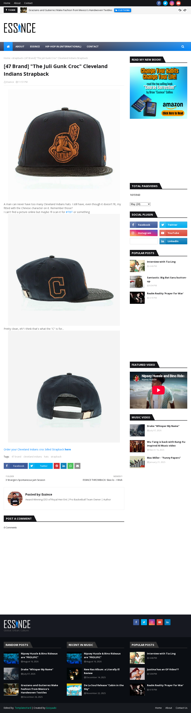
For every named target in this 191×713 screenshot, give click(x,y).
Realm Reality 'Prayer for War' (165, 293)
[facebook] (158, 3)
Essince (10, 82)
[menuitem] (8, 46)
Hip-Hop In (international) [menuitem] (63, 46)
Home (7, 3)
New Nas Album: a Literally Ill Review (102, 671)
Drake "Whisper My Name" (163, 426)
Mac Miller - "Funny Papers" (164, 457)
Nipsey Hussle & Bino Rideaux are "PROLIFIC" (39, 655)
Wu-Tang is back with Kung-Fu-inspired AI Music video (166, 443)
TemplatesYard (23, 707)
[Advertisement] (158, 154)
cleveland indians (33, 456)
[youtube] (178, 3)
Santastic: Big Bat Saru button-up (167, 279)
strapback (17, 58)
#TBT (69, 212)
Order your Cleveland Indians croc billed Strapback (37, 449)
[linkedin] (173, 241)
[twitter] (165, 3)
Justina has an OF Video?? (163, 669)
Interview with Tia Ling (161, 261)
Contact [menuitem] (93, 46)
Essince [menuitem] (35, 46)
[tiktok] (144, 241)
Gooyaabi (51, 707)
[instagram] (172, 3)
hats (46, 456)
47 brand (16, 456)
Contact (28, 3)
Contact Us (181, 707)
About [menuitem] (19, 46)
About (17, 3)
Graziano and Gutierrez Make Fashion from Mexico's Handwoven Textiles (70, 10)
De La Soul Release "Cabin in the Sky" (104, 687)
